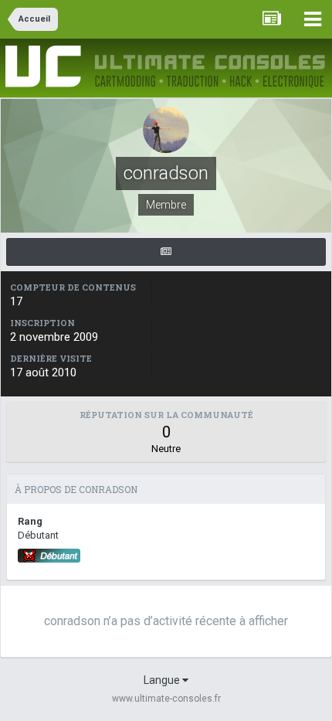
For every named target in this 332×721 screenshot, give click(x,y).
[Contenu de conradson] (166, 252)
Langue (163, 680)
